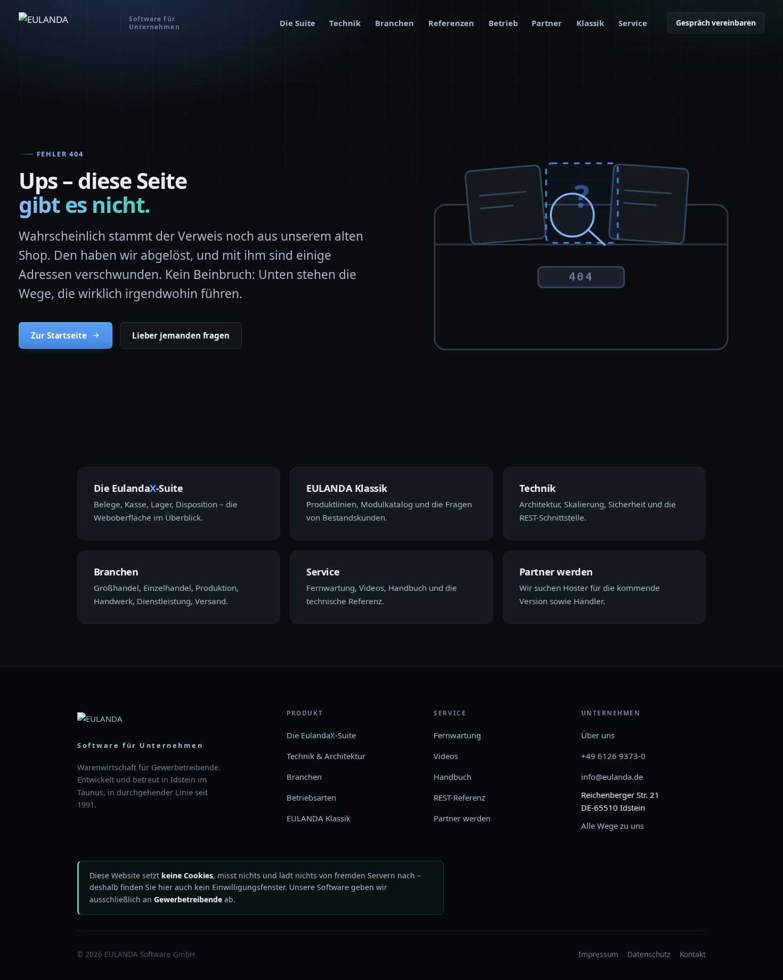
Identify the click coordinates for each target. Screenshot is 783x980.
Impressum (598, 954)
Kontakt (693, 954)
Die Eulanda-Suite (321, 735)
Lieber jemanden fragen (181, 335)
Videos (446, 756)
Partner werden (462, 818)
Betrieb (503, 23)
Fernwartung (457, 735)
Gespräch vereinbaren (716, 23)
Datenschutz (648, 954)
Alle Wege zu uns (612, 825)
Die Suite (297, 23)
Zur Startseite (59, 335)
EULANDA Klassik (318, 818)
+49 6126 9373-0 (613, 756)
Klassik (590, 23)
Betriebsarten (311, 797)
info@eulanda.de (612, 776)
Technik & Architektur (326, 756)
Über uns (598, 735)
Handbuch (452, 776)
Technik (345, 23)
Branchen (394, 23)
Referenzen (451, 23)
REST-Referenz (459, 797)
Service (632, 23)
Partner (547, 23)
